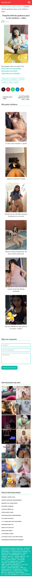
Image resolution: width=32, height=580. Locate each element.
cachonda (21, 79)
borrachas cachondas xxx (13, 564)
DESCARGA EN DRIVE (9, 71)
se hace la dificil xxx (7, 509)
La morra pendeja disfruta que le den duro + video (23, 97)
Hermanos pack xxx (7, 524)
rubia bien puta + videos (8, 97)
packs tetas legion (7, 530)
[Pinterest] (8, 89)
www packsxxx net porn (8, 548)
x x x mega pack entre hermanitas (12, 521)
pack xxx (10, 556)
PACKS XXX (6, 2)
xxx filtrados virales (7, 533)
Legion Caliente (16, 7)
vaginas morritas (18, 571)
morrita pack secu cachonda (19, 551)
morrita (16, 82)
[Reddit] (22, 89)
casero (10, 82)
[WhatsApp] (13, 89)
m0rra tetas (11, 572)
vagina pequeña (15, 566)
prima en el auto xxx (8, 527)
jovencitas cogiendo (7, 506)
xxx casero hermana (7, 518)
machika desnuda (17, 553)
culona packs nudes (7, 512)
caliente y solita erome (8, 497)
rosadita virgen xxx (20, 556)
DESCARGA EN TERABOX (10, 74)
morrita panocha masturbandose (11, 515)
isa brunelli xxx (17, 569)
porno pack (20, 548)
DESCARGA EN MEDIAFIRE (11, 69)
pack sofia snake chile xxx (17, 550)
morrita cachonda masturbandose (12, 500)
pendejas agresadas (12, 567)
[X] (3, 89)
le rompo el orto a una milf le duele (12, 536)
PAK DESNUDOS (14, 555)
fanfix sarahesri (11, 559)
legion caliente (15, 558)
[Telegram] (17, 89)
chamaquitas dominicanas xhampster (13, 540)
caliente (4, 82)
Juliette (7, 22)
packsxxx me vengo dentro (9, 503)
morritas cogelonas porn (11, 561)
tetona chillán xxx (25, 574)
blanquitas (14, 79)
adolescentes (5, 79)
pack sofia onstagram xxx (12, 574)
